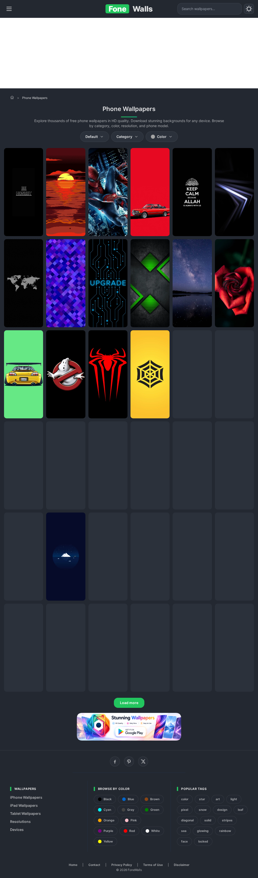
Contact (94, 865)
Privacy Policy (121, 865)
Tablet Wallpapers (25, 813)
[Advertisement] (129, 53)
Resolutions (20, 821)
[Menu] (9, 9)
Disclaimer (181, 865)
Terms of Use (153, 865)
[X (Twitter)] (143, 761)
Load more (129, 703)
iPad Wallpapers (24, 805)
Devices (17, 829)
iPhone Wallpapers (26, 797)
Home (73, 865)
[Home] (12, 97)
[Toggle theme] (249, 9)
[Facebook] (115, 761)
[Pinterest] (129, 761)
